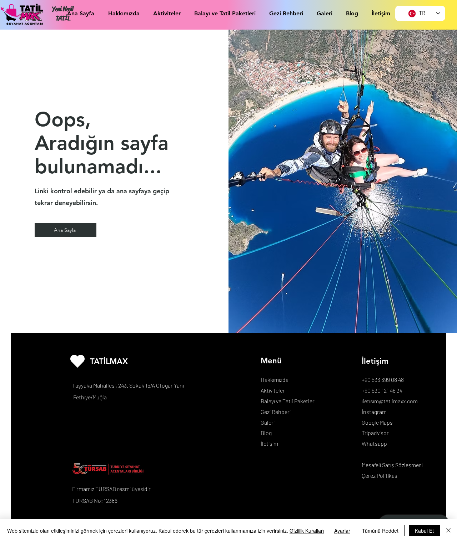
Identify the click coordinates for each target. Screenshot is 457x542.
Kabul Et (424, 530)
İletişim (269, 443)
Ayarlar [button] (342, 530)
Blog (266, 432)
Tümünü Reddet (380, 530)
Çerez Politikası (380, 475)
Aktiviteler (273, 390)
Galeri (268, 422)
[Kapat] (448, 530)
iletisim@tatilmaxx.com (390, 401)
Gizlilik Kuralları (307, 530)
